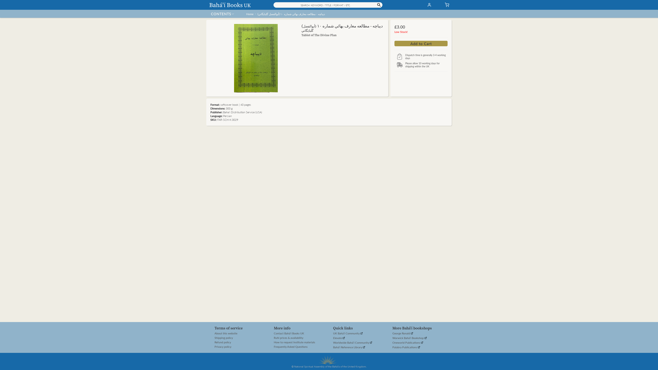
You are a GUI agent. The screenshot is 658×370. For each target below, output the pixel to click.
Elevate (338, 338)
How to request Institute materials (294, 342)
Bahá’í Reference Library (348, 347)
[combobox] (327, 5)
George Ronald (401, 333)
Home (249, 14)
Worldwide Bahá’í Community (351, 342)
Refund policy (223, 342)
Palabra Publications (405, 347)
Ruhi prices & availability (288, 337)
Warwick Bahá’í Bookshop (408, 338)
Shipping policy (224, 337)
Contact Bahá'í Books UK (289, 333)
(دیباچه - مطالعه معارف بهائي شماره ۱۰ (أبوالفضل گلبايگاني (291, 14)
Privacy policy (223, 346)
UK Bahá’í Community (346, 333)
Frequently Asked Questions (291, 346)
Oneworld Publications (406, 342)
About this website (226, 333)
